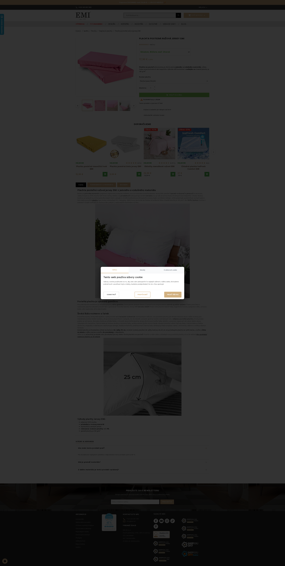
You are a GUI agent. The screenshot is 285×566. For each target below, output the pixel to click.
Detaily (142, 270)
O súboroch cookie (170, 270)
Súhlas (114, 270)
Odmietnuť (111, 295)
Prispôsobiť (142, 295)
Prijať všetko (173, 295)
